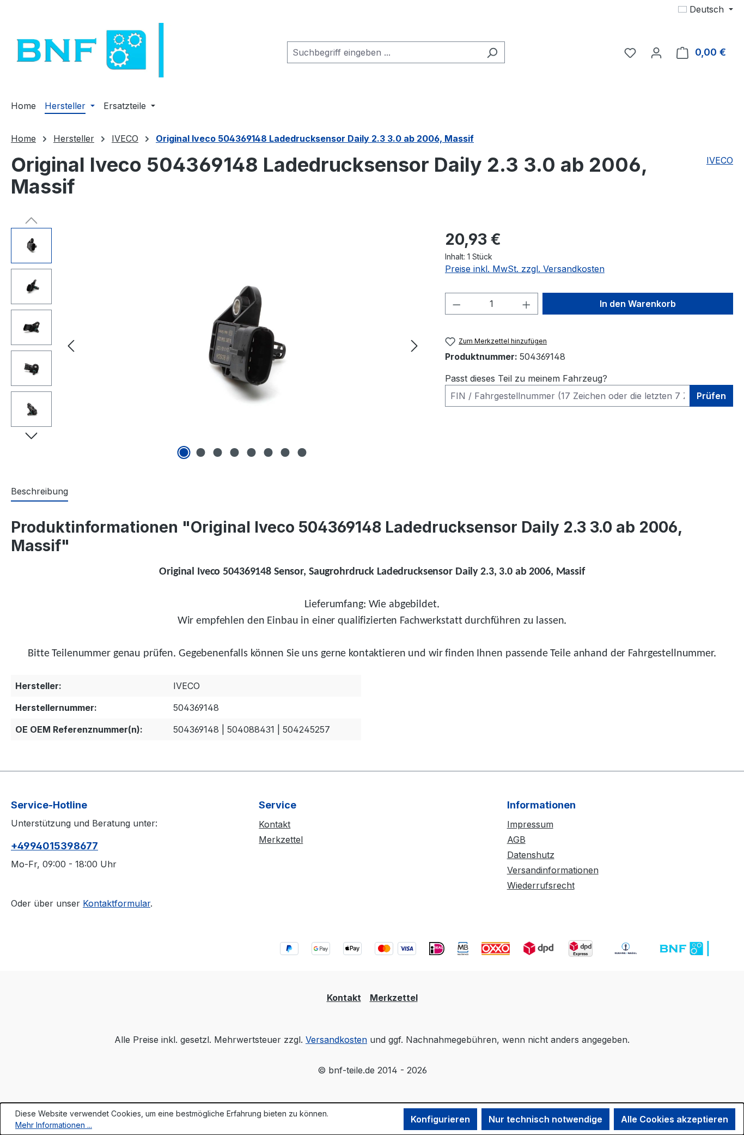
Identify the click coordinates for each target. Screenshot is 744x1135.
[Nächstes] (414, 345)
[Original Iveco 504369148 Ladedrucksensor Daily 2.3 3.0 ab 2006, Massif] (243, 345)
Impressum (530, 824)
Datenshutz (530, 854)
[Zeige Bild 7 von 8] (284, 452)
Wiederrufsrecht (541, 885)
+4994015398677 (54, 846)
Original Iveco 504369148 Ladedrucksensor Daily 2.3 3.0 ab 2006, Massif (315, 138)
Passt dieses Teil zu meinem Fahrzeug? (526, 378)
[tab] (39, 492)
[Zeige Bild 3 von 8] (217, 452)
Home (23, 138)
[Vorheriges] (71, 345)
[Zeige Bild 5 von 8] (251, 452)
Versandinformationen (553, 870)
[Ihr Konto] (656, 52)
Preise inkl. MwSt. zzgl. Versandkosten (525, 268)
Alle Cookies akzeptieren (674, 1119)
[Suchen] (492, 52)
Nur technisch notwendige (545, 1119)
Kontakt (274, 824)
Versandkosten (336, 1039)
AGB (516, 839)
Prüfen (711, 395)
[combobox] (383, 52)
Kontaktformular (116, 903)
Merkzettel (281, 839)
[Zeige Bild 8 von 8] (301, 452)
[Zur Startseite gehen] (92, 50)
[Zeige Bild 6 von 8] (268, 452)
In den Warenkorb (638, 303)
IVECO (719, 160)
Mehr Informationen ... (53, 1125)
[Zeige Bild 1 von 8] (183, 452)
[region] (217, 345)
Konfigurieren (440, 1119)
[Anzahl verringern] (456, 304)
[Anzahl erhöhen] (526, 304)
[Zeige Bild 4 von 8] (234, 452)
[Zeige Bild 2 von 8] (200, 452)
